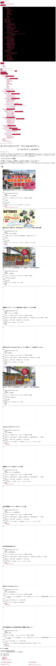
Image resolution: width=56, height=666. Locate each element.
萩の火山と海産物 (10, 39)
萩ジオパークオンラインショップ (11, 207)
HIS (5, 284)
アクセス (6, 7)
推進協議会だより (10, 59)
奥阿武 (8, 11)
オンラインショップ (11, 35)
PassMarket (7, 443)
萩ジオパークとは (8, 51)
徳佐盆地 (8, 83)
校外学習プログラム (11, 44)
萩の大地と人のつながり (9, 38)
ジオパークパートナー (11, 131)
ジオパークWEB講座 (11, 34)
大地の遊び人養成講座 (11, 27)
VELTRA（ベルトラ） (9, 483)
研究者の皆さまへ (8, 50)
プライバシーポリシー (7, 141)
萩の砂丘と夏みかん (11, 41)
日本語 (4, 65)
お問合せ (4, 138)
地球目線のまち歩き (11, 24)
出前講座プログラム (11, 121)
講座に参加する (8, 26)
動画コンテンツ (8, 19)
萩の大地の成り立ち (9, 110)
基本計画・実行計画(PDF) (12, 52)
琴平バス (6, 244)
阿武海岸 (8, 9)
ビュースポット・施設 (9, 18)
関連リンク (6, 658)
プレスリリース (8, 55)
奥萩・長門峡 (9, 14)
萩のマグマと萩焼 (10, 42)
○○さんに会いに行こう (11, 25)
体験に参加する (8, 22)
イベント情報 (7, 92)
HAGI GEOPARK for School (10, 43)
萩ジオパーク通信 (8, 56)
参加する (4, 91)
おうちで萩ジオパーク (9, 32)
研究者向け (5, 125)
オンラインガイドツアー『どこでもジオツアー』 (16, 33)
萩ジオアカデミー (10, 30)
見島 (8, 17)
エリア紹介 (7, 8)
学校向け (4, 117)
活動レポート (9, 57)
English (4, 66)
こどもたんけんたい (11, 48)
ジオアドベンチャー (11, 23)
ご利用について (10, 49)
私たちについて (6, 128)
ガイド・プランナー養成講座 (12, 31)
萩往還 (8, 16)
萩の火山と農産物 (10, 40)
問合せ (6, 60)
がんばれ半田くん (10, 58)
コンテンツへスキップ (4, 0)
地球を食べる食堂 (10, 100)
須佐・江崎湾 (9, 10)
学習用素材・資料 (10, 47)
